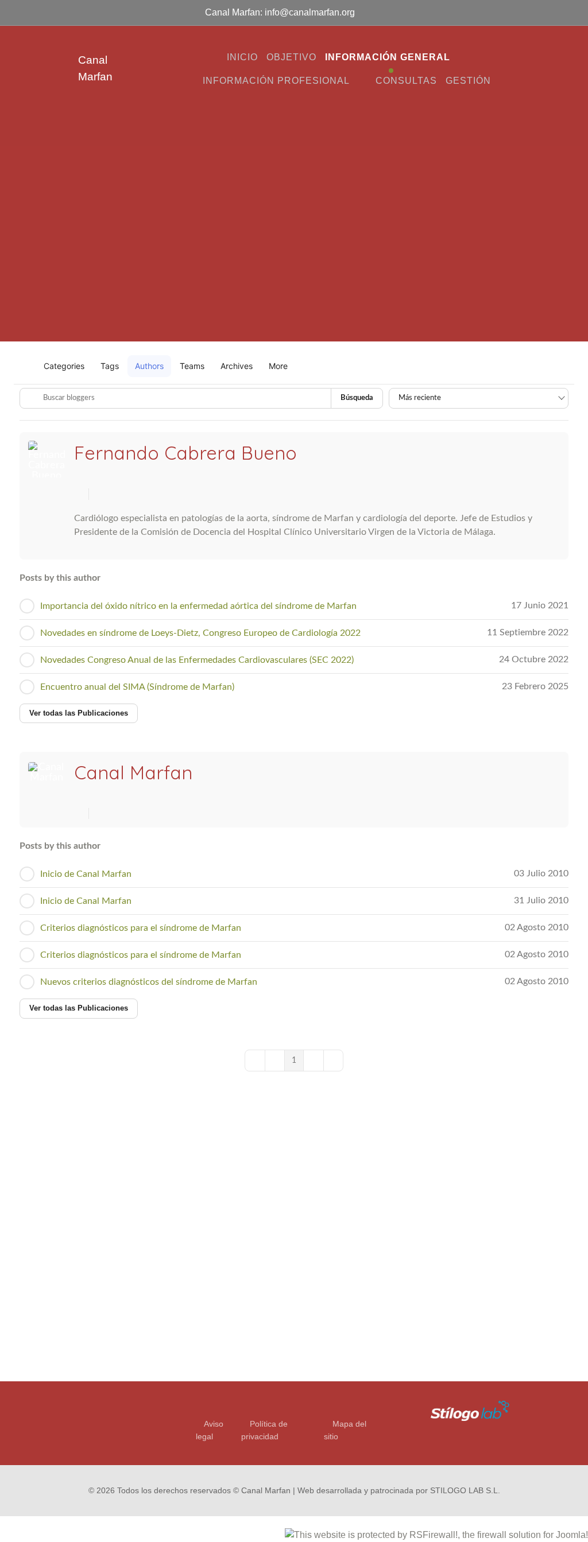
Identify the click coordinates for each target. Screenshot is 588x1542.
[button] (282, 366)
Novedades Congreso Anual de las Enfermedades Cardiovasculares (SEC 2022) (197, 660)
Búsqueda (357, 398)
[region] (294, 226)
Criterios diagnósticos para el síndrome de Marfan (140, 928)
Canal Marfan (133, 772)
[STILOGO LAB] (464, 1410)
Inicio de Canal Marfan (85, 874)
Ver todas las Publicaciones (78, 713)
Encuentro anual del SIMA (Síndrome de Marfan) (137, 687)
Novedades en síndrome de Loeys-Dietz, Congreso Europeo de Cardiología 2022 (200, 633)
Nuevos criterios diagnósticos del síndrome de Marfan (148, 981)
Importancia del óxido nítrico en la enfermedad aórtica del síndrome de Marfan (198, 606)
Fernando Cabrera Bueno (185, 452)
